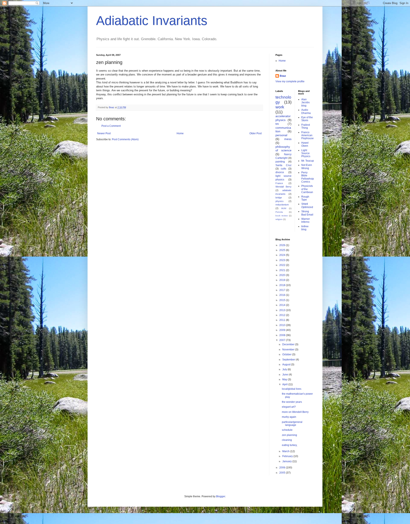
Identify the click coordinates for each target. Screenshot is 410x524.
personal (281, 135)
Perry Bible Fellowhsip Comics (307, 177)
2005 (282, 472)
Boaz (283, 75)
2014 (282, 305)
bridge (278, 197)
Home (180, 133)
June (285, 374)
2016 (282, 295)
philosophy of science (283, 148)
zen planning (289, 435)
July (285, 369)
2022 (282, 265)
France (279, 183)
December (288, 344)
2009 (282, 330)
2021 (282, 270)
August (286, 364)
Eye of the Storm (307, 119)
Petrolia (279, 212)
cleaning (287, 439)
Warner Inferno (305, 220)
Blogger (220, 496)
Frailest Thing (305, 126)
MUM (283, 208)
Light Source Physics (305, 153)
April (285, 384)
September (289, 359)
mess (287, 139)
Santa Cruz (283, 165)
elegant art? (289, 406)
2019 (282, 280)
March (286, 451)
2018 (282, 285)
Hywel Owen (305, 144)
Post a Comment (111, 125)
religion (279, 219)
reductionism (282, 204)
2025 (282, 250)
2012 (282, 315)
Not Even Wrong (306, 167)
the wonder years (292, 401)
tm (277, 123)
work (279, 107)
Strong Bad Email (307, 213)
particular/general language (292, 424)
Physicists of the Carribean (307, 189)
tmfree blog (305, 228)
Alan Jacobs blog (305, 102)
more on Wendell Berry (295, 411)
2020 (282, 275)
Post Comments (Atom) (125, 139)
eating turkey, (289, 445)
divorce (279, 172)
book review (281, 215)
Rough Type (305, 198)
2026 (282, 245)
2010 (282, 325)
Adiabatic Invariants (151, 20)
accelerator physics (283, 118)
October (287, 354)
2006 (282, 467)
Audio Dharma (306, 111)
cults (283, 168)
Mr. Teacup (307, 160)
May (285, 379)
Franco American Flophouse (307, 135)
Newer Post (104, 133)
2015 (282, 300)
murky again (289, 416)
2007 (282, 340)
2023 (282, 260)
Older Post (255, 133)
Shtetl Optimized (307, 205)
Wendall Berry (283, 186)
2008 (282, 335)
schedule (287, 429)
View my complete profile (290, 81)
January (287, 461)
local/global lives (291, 388)
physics (279, 201)
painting (280, 161)
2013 (282, 310)
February (287, 456)
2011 (282, 320)
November (288, 349)
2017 (282, 290)
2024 (282, 255)
